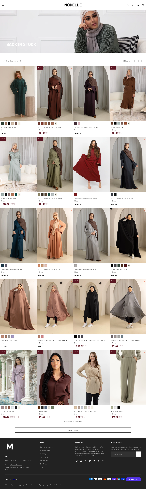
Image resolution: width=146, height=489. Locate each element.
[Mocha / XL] (79, 407)
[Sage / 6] (118, 123)
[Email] (103, 460)
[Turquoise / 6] (2, 265)
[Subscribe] (138, 454)
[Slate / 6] (45, 407)
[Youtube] (90, 460)
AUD (17, 479)
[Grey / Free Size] (9, 336)
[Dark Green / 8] (49, 194)
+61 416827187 (14, 467)
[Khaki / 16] (112, 407)
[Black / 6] (115, 123)
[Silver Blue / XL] (82, 407)
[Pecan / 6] (52, 123)
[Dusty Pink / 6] (45, 265)
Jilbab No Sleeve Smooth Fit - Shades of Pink (52, 340)
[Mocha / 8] (6, 123)
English (7, 479)
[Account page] (133, 5)
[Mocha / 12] (6, 407)
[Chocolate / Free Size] (122, 265)
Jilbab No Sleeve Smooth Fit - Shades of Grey (125, 340)
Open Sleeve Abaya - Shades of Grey (85, 269)
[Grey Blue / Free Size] (122, 336)
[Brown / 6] (39, 123)
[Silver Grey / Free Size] (118, 336)
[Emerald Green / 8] (2, 123)
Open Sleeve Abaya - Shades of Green (50, 198)
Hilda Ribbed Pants (117, 411)
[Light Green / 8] (52, 194)
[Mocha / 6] (122, 123)
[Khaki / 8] (45, 194)
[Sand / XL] (75, 407)
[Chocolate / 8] (16, 123)
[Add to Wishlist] (34, 68)
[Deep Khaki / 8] (42, 194)
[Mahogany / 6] (42, 123)
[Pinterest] (94, 460)
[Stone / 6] (49, 407)
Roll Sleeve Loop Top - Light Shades (86, 411)
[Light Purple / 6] (79, 123)
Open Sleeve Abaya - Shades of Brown (50, 127)
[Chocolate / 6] (49, 123)
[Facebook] (81, 460)
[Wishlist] (138, 5)
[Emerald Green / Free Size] (118, 265)
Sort (13, 61)
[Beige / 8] (12, 123)
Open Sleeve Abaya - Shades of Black (123, 198)
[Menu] (3, 5)
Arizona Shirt (42, 411)
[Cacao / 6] (75, 123)
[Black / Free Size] (112, 265)
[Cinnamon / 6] (42, 265)
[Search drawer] (128, 5)
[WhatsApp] (76, 465)
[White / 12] (12, 407)
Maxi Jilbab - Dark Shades (119, 269)
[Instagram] (76, 460)
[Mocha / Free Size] (6, 336)
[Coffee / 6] (45, 123)
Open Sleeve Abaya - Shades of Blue (12, 269)
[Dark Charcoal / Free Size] (115, 265)
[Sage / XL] (85, 407)
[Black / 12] (16, 407)
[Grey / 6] (75, 265)
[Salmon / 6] (39, 265)
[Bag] (142, 5)
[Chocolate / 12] (9, 407)
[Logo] (73, 5)
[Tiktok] (98, 460)
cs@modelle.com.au (16, 465)
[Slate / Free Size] (112, 336)
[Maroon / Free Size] (125, 265)
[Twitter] (85, 460)
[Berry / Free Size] (42, 336)
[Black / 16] (118, 407)
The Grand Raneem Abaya (9, 127)
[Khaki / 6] (52, 407)
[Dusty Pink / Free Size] (2, 336)
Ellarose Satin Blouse (8, 198)
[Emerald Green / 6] (16, 194)
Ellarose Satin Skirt (117, 127)
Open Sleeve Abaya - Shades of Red (85, 198)
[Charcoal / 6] (112, 194)
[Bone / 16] (115, 407)
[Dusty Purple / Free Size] (12, 336)
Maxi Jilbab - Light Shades (9, 340)
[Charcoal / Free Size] (82, 336)
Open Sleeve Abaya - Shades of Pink (49, 269)
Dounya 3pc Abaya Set (8, 411)
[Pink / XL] (89, 407)
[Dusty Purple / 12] (2, 407)
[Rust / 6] (125, 123)
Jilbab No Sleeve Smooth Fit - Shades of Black (89, 340)
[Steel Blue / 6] (6, 265)
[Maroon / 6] (75, 194)
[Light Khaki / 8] (39, 194)
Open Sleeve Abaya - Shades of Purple (86, 127)
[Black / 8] (9, 123)
